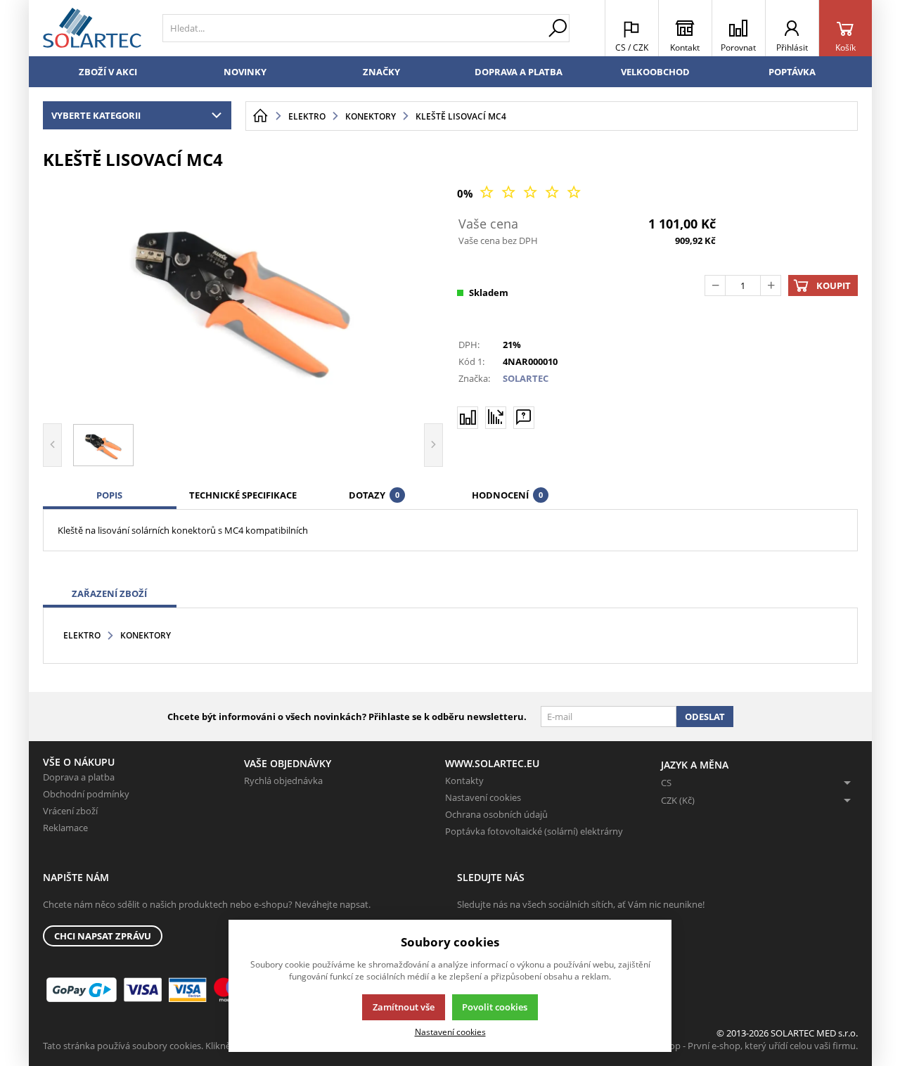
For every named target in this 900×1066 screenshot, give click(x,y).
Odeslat (705, 716)
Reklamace (65, 827)
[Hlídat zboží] (496, 417)
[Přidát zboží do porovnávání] (467, 417)
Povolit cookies (494, 1007)
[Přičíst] (770, 285)
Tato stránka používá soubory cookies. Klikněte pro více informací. (180, 1045)
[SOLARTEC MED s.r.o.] (92, 28)
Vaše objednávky (287, 763)
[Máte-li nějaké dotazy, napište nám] (523, 417)
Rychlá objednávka (283, 780)
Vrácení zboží (70, 810)
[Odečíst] (715, 285)
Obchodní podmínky (86, 794)
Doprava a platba (518, 71)
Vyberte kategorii (96, 115)
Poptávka (792, 71)
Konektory (145, 635)
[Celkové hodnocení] (530, 193)
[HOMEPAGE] (260, 116)
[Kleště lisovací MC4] (243, 294)
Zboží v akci (108, 71)
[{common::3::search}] (557, 28)
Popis (109, 495)
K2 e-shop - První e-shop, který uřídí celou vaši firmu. (748, 1045)
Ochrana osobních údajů (496, 814)
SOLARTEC (525, 378)
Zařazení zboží (109, 593)
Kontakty (464, 780)
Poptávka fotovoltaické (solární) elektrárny (534, 831)
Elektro (82, 635)
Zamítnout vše (404, 1007)
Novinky (245, 71)
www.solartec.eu (492, 763)
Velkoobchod (655, 71)
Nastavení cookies (483, 797)
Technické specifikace (243, 495)
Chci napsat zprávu (102, 936)
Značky (381, 71)
